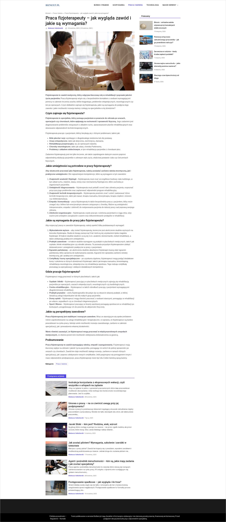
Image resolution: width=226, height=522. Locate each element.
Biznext (48, 13)
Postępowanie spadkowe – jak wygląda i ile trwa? (95, 482)
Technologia (152, 5)
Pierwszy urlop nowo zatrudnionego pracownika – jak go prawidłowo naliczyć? (166, 39)
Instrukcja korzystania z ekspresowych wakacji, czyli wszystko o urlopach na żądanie (97, 384)
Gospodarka (119, 5)
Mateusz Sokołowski (55, 28)
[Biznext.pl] (53, 5)
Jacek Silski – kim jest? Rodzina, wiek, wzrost (93, 424)
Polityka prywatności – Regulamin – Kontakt (58, 517)
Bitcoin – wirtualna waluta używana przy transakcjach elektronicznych (164, 25)
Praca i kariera (135, 5)
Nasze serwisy (169, 5)
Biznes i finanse (101, 5)
